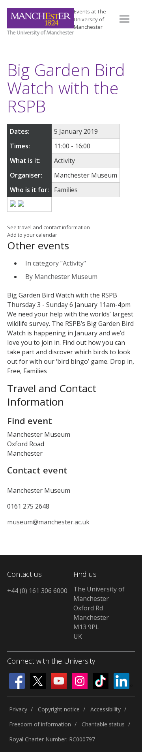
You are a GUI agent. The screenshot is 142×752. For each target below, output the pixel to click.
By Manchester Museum (61, 276)
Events (90, 19)
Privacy (18, 709)
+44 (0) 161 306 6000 (37, 590)
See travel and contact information (48, 227)
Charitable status (103, 724)
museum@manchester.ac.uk (48, 522)
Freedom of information (40, 724)
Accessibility (105, 709)
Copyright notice (59, 709)
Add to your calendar (32, 234)
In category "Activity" (55, 263)
